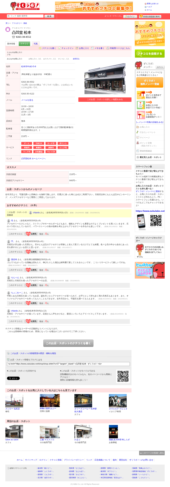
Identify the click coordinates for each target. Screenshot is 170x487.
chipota (36, 212)
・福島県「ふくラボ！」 (45, 471)
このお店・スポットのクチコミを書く (68, 343)
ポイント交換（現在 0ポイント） (148, 144)
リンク (89, 460)
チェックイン (68, 48)
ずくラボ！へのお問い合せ (141, 460)
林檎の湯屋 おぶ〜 (48, 408)
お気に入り (84, 48)
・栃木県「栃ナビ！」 (44, 468)
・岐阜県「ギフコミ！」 (108, 471)
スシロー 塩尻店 (12, 409)
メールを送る (27, 100)
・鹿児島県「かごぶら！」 (77, 478)
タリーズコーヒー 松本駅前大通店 (85, 410)
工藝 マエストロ (47, 439)
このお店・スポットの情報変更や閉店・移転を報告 (33, 353)
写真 (36, 44)
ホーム (149, 10)
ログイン (130, 16)
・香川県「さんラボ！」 (77, 474)
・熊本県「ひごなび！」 (77, 468)
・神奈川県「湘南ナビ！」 (109, 474)
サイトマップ (31, 460)
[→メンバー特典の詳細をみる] (149, 122)
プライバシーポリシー (74, 460)
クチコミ (24, 44)
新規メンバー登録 (150, 16)
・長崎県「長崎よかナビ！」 (141, 468)
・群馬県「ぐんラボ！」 (45, 474)
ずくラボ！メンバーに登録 (148, 191)
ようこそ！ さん (113, 16)
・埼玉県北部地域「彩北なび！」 (111, 478)
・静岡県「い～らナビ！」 (141, 474)
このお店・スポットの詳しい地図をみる (105, 99)
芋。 (13, 241)
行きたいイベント (148, 132)
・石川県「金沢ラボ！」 (45, 478)
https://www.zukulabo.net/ (150, 211)
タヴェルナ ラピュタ (118, 409)
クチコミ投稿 (56, 460)
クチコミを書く (49, 48)
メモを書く (99, 48)
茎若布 (14, 259)
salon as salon (11, 439)
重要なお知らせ (153, 3)
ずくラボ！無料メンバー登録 (149, 82)
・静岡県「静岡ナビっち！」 (110, 468)
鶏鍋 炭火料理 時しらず (119, 439)
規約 (115, 460)
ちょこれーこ (17, 293)
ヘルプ (149, 7)
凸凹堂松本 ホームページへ (33, 158)
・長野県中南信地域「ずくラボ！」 (144, 471)
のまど (77, 439)
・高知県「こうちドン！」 (141, 478)
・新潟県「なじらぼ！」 (77, 471)
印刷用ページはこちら (120, 48)
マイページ (145, 137)
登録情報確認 (146, 151)
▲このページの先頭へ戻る (152, 453)
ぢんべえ (15, 277)
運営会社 (123, 460)
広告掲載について (102, 460)
